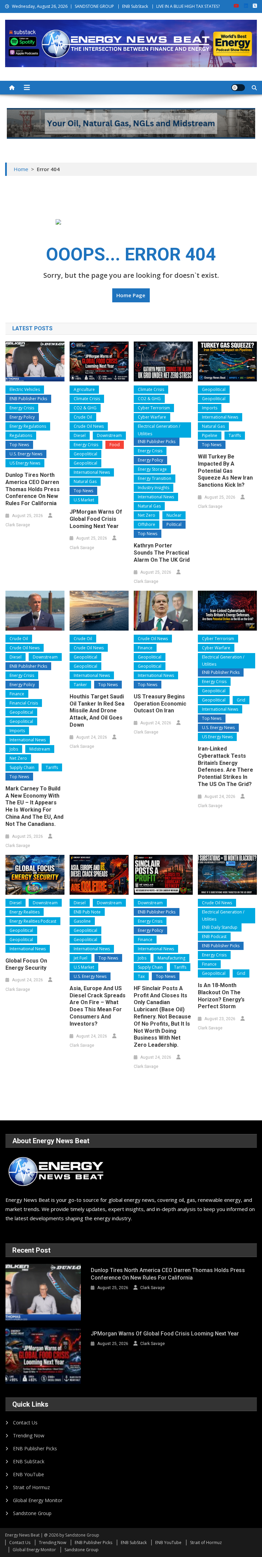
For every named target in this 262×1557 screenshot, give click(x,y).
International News (92, 472)
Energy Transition (154, 478)
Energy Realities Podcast (33, 921)
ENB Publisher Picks (28, 399)
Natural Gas (85, 481)
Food (115, 445)
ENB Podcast (214, 936)
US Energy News (25, 463)
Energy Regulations (28, 426)
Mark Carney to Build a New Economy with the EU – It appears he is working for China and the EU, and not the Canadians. (34, 806)
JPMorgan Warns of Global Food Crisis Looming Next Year (96, 519)
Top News (19, 445)
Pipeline (209, 435)
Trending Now (28, 1435)
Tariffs (235, 435)
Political (173, 524)
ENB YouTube (28, 1474)
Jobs (14, 749)
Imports (209, 408)
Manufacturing (171, 958)
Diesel (80, 435)
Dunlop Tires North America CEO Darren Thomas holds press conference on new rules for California (32, 489)
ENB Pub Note (87, 912)
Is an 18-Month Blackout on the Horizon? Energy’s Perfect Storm (221, 996)
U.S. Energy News (26, 454)
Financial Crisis (24, 703)
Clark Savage (17, 525)
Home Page (130, 295)
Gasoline (82, 921)
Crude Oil (83, 417)
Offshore (146, 524)
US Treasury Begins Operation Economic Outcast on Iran (160, 703)
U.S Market (84, 500)
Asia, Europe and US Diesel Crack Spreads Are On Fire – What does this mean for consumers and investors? (98, 1006)
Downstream (109, 435)
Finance (17, 694)
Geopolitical (85, 454)
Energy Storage (152, 469)
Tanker (80, 684)
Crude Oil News (89, 426)
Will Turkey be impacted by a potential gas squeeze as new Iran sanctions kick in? (225, 470)
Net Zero (146, 515)
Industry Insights (153, 487)
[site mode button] (238, 87)
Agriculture (84, 389)
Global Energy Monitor (37, 1500)
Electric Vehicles (25, 389)
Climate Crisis (87, 399)
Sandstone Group (32, 1513)
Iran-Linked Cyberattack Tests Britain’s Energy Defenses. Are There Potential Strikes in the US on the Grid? (225, 766)
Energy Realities (25, 912)
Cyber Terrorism (154, 408)
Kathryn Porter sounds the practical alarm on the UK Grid (162, 552)
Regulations (21, 435)
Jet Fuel (80, 958)
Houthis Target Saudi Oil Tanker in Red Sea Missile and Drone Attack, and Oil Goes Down (97, 710)
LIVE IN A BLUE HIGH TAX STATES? (188, 6)
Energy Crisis (22, 408)
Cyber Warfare (152, 417)
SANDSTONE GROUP (94, 6)
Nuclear (173, 515)
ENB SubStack (135, 6)
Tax (141, 976)
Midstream (39, 749)
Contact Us (25, 1422)
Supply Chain (22, 767)
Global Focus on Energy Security (26, 964)
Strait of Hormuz (31, 1487)
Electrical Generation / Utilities (159, 430)
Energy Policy (22, 417)
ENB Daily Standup (219, 927)
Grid (241, 700)
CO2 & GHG (85, 408)
